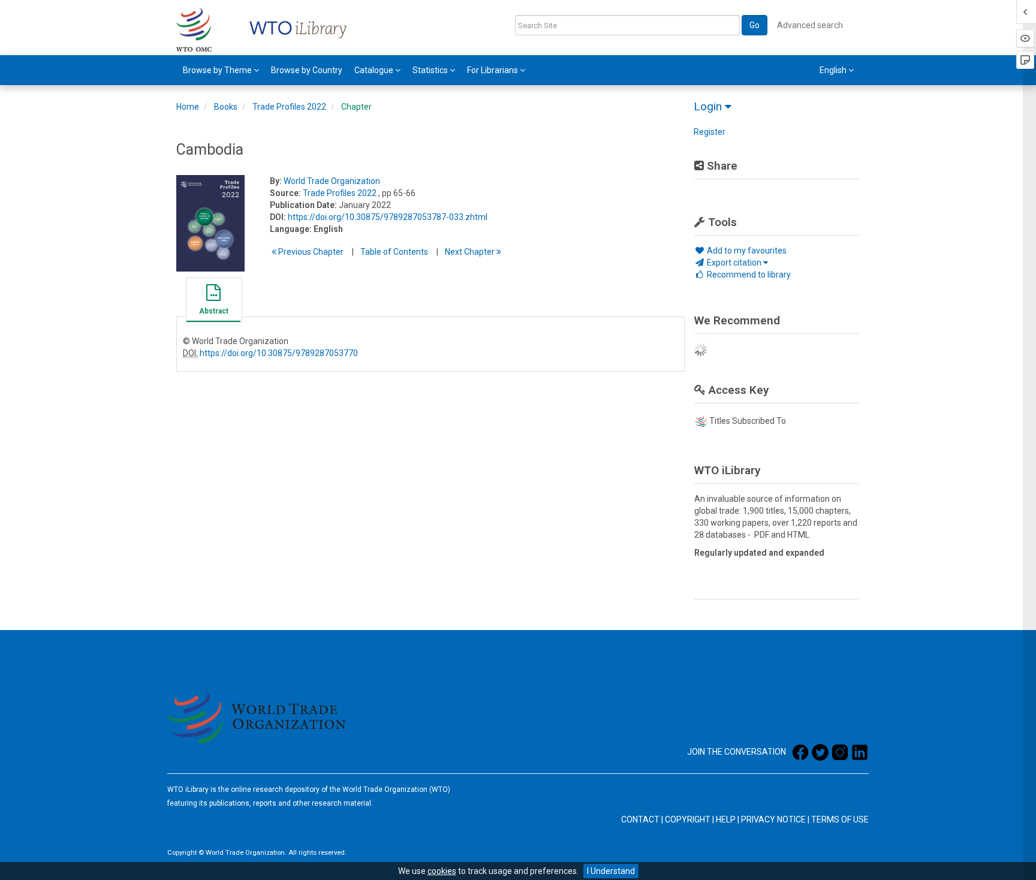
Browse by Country (306, 70)
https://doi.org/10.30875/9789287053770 (279, 353)
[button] (213, 302)
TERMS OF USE (840, 819)
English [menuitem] (834, 70)
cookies (441, 871)
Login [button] (709, 106)
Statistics (431, 70)
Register (709, 132)
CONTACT (640, 819)
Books (225, 106)
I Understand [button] (611, 871)
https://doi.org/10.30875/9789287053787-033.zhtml (387, 217)
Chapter (356, 106)
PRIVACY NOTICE (773, 819)
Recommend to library (748, 274)
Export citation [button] (734, 262)
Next (470, 252)
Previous (310, 252)
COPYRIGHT (687, 819)
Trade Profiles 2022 (289, 106)
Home (187, 106)
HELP (726, 819)
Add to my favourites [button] (746, 250)
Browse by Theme (218, 70)
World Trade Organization (332, 181)
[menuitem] (221, 70)
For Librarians (493, 70)
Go (754, 25)
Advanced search (810, 25)
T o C (394, 252)
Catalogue (374, 70)
